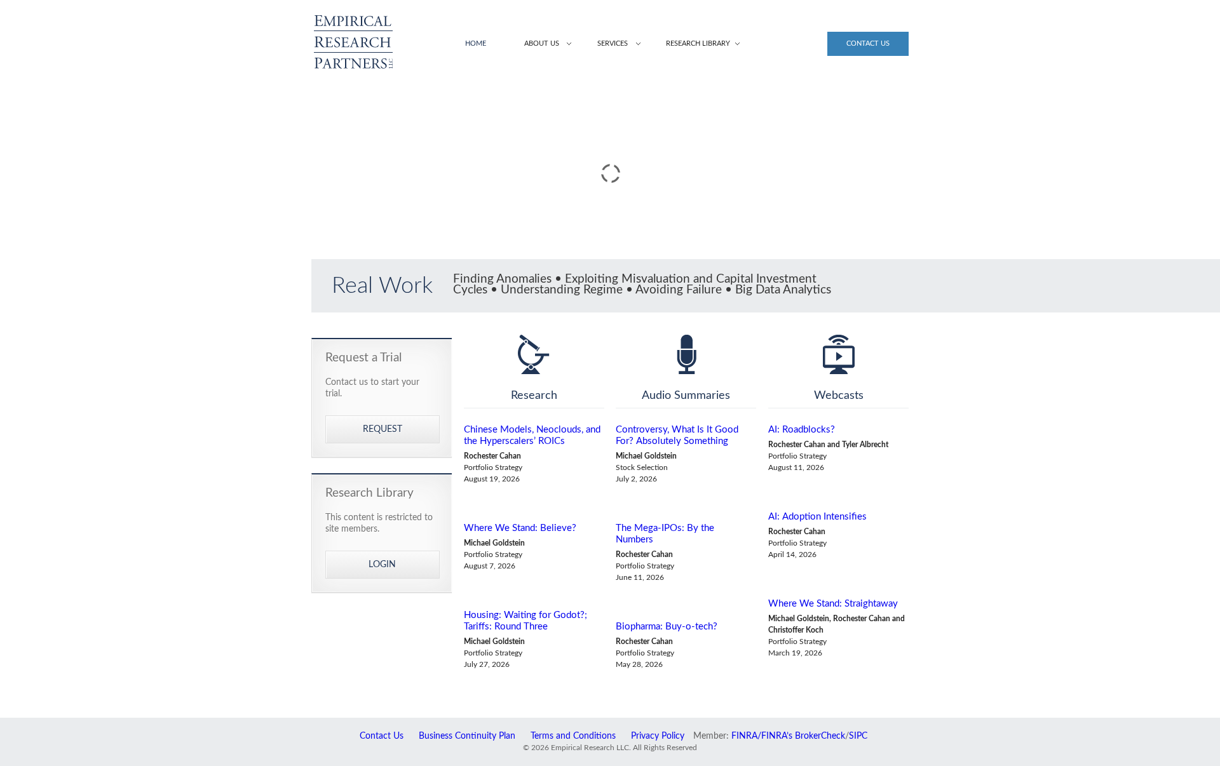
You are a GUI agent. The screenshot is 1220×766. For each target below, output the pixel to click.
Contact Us (868, 43)
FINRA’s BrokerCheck (803, 736)
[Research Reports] (534, 354)
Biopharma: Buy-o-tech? (666, 626)
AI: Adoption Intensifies (817, 516)
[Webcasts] (838, 354)
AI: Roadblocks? (801, 429)
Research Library (698, 43)
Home (475, 43)
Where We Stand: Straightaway (833, 603)
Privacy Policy (657, 736)
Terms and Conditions (573, 736)
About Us (541, 43)
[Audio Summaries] (686, 354)
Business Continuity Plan (467, 736)
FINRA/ (746, 736)
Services (612, 43)
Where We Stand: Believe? (520, 528)
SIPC (858, 736)
